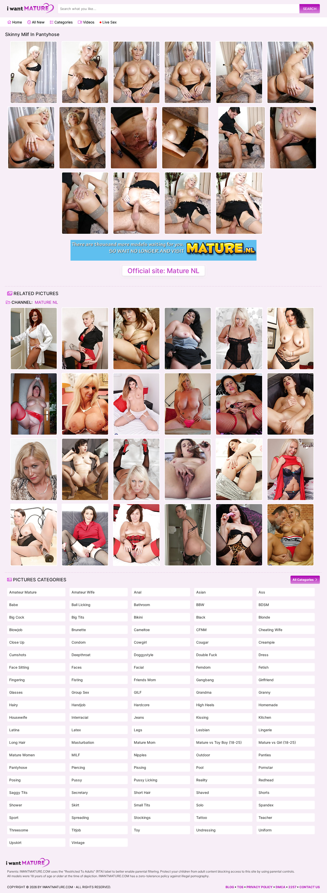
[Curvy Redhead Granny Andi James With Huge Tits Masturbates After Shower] (34, 338)
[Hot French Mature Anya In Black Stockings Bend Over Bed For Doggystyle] (85, 534)
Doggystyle (143, 655)
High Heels (205, 705)
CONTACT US (309, 887)
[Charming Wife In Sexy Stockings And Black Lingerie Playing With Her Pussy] (239, 469)
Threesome (18, 830)
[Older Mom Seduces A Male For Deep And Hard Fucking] (136, 338)
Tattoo (201, 817)
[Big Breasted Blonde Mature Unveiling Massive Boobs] (85, 404)
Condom (79, 642)
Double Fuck (206, 655)
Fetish (263, 667)
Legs (138, 730)
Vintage (78, 842)
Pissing (140, 767)
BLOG (230, 887)
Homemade (268, 705)
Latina (14, 730)
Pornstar (266, 767)
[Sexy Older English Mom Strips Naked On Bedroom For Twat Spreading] (136, 534)
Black (200, 617)
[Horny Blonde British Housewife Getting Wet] (290, 469)
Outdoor (203, 755)
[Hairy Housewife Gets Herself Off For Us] (188, 469)
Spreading (80, 817)
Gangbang (205, 680)
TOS (240, 887)
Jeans (139, 717)
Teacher (265, 817)
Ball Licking (81, 604)
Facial (139, 667)
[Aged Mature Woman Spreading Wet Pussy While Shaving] (85, 469)
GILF (138, 692)
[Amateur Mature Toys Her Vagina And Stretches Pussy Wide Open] (188, 338)
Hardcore (141, 705)
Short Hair (142, 792)
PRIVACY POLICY (260, 887)
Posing (15, 780)
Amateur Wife (83, 592)
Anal (137, 592)
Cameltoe (142, 630)
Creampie (267, 642)
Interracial (80, 717)
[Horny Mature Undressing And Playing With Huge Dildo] (34, 534)
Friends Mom (145, 680)
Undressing (206, 830)
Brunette (79, 630)
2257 (292, 887)
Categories (63, 22)
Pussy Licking (145, 780)
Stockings (142, 817)
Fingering (17, 680)
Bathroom (142, 604)
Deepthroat (81, 655)
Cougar (202, 642)
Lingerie (265, 730)
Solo (199, 805)
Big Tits (78, 617)
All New (37, 22)
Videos (88, 22)
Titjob (76, 830)
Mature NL (46, 302)
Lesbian (202, 730)
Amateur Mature (23, 592)
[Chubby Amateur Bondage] (34, 404)
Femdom (203, 667)
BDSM (264, 604)
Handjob (79, 705)
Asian (201, 592)
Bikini (138, 617)
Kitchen (265, 717)
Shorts (264, 792)
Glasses (16, 692)
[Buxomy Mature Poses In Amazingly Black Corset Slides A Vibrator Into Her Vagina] (239, 338)
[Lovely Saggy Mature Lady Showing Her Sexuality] (239, 534)
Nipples (140, 755)
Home (16, 22)
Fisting (77, 680)
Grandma (204, 692)
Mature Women (22, 755)
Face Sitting (19, 667)
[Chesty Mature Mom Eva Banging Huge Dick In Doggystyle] (290, 534)
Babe (13, 604)
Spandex (266, 805)
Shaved (202, 792)
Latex (76, 730)
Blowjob (15, 630)
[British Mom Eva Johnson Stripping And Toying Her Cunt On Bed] (136, 404)
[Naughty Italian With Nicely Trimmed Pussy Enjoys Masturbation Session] (290, 404)
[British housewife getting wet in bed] (85, 338)
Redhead (266, 780)
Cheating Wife (270, 630)
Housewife (18, 717)
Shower (15, 805)
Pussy (77, 780)
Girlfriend (266, 680)
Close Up (17, 642)
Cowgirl (140, 642)
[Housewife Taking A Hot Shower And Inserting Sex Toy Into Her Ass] (188, 534)
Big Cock (16, 617)
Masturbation (83, 742)
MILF (76, 755)
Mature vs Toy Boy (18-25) (219, 742)
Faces (77, 667)
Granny (265, 692)
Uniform (265, 830)
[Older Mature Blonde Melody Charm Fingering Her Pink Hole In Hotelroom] (188, 404)
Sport (13, 817)
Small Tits (142, 805)
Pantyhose (18, 767)
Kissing (202, 717)
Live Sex (109, 22)
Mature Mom (144, 742)
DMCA (280, 887)
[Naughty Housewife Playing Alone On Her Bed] (239, 404)
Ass (262, 592)
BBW (200, 604)
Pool (199, 767)
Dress (263, 655)
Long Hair (17, 742)
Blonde (264, 617)
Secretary (80, 792)
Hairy (13, 705)
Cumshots (17, 655)
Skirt (75, 805)
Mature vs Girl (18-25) (277, 742)
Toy (137, 830)
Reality (201, 780)
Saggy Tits (18, 792)
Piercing (78, 767)
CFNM (201, 630)
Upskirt (15, 842)
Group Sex (80, 692)
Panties (265, 755)
